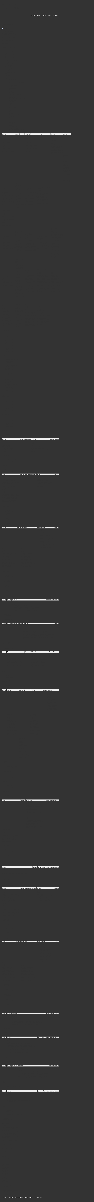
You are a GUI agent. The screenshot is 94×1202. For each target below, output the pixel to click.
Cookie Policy (38, 1197)
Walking (7, 75)
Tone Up (8, 69)
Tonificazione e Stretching (17, 98)
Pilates (7, 62)
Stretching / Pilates (15, 94)
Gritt (10, 104)
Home (33, 15)
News (39, 15)
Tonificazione (9, 71)
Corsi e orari (46, 15)
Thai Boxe (12, 97)
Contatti (55, 15)
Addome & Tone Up (11, 52)
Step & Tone (13, 93)
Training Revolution (11, 72)
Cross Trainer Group (15, 115)
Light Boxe (12, 116)
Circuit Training (14, 84)
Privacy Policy (28, 1197)
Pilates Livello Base (15, 128)
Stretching (8, 68)
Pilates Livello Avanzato (16, 129)
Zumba (11, 103)
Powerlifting (9, 63)
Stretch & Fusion (14, 107)
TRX (6, 74)
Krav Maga (12, 88)
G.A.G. (11, 110)
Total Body (12, 100)
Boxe (7, 53)
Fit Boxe (11, 87)
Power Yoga (9, 65)
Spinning (8, 66)
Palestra (16, 8)
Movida (11, 113)
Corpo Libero (13, 85)
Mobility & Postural (11, 60)
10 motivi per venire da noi (10, 1140)
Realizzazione (19, 1197)
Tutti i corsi (8, 78)
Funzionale (12, 131)
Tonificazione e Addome (16, 82)
